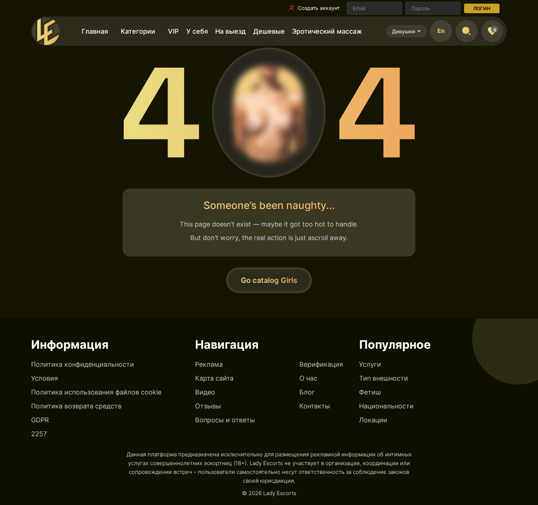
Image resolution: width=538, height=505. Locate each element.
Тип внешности (383, 378)
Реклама (209, 364)
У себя (197, 31)
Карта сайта (214, 378)
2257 (39, 434)
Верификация (321, 364)
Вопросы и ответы (225, 420)
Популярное (395, 344)
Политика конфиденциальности (82, 364)
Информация (70, 344)
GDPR (40, 420)
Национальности (386, 406)
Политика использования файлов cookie (96, 392)
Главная (95, 31)
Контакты (314, 406)
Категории (138, 31)
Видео (205, 392)
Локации (373, 420)
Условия (44, 378)
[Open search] (467, 31)
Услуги (370, 364)
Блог (307, 392)
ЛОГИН (481, 8)
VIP (173, 31)
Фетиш (370, 392)
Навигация (227, 344)
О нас (308, 378)
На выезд (230, 31)
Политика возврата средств (76, 406)
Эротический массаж (327, 31)
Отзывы (208, 406)
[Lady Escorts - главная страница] (46, 31)
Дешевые (269, 31)
